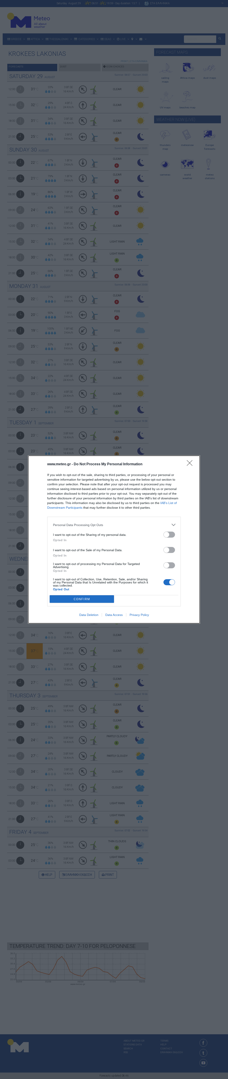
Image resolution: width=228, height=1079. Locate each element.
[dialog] (114, 539)
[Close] (191, 464)
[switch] (169, 535)
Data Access (114, 615)
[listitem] (114, 524)
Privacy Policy (139, 615)
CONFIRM (82, 599)
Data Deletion (88, 615)
